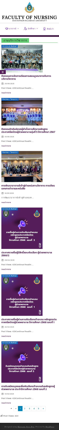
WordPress (49, 426)
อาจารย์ (12, 28)
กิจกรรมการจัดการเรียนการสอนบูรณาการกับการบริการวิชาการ (26, 77)
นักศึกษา (32, 28)
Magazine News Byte (26, 426)
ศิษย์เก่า (50, 29)
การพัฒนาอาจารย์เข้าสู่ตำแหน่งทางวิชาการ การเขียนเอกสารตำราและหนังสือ (28, 187)
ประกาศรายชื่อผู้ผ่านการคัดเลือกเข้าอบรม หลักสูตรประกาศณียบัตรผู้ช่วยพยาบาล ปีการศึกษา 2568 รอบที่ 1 (29, 321)
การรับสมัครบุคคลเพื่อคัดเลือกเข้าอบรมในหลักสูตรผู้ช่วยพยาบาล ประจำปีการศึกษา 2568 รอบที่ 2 (28, 387)
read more (6, 92)
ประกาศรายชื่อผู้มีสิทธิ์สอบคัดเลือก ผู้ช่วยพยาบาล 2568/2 (26, 254)
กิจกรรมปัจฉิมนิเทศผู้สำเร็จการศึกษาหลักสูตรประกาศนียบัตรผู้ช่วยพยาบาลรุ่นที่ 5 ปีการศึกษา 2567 (28, 130)
